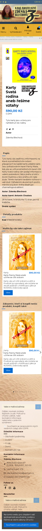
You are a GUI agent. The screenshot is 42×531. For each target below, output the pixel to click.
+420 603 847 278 (15, 469)
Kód (4, 220)
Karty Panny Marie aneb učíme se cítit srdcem (15, 276)
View (8, 293)
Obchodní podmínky (15, 436)
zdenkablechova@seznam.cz (20, 473)
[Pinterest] (13, 129)
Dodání (8, 440)
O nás (7, 443)
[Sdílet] (6, 129)
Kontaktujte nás (12, 450)
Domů (8, 446)
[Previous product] (40, 38)
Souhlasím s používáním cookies (21, 525)
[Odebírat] (38, 406)
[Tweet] (10, 129)
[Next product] (41, 38)
